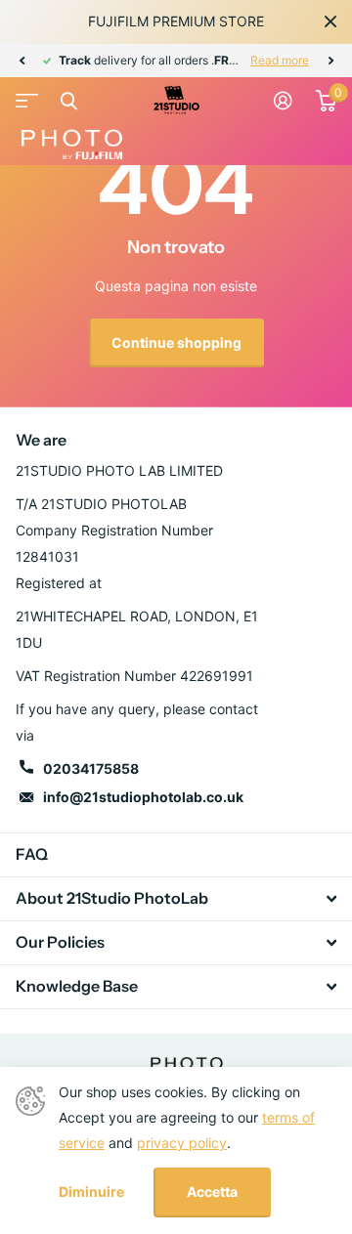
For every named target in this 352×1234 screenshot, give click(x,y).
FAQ (32, 854)
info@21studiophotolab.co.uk (143, 796)
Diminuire (91, 1192)
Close (330, 21)
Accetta (212, 1191)
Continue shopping (176, 342)
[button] (21, 60)
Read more (279, 60)
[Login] (283, 100)
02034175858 (91, 768)
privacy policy (182, 1142)
